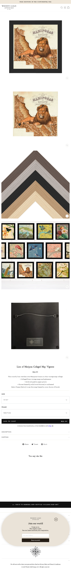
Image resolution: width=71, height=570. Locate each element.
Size (3, 394)
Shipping (5, 437)
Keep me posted (35, 540)
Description (6, 432)
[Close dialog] (56, 519)
